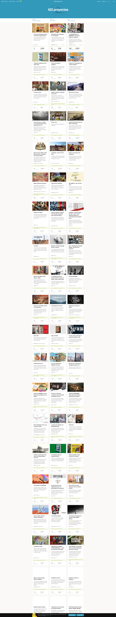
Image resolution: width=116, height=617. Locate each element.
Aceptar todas (80, 615)
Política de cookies (48, 615)
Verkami (58, 1)
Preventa (18, 1)
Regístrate (103, 1)
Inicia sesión (99, 1)
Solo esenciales (72, 615)
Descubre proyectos (4, 1)
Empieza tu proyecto (12, 1)
